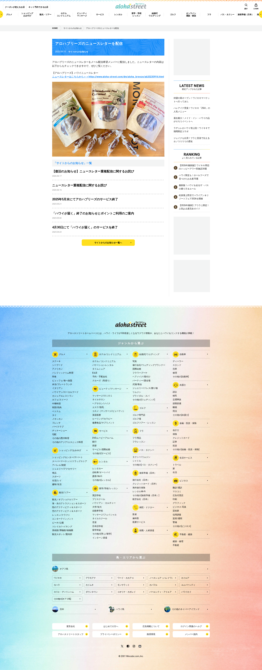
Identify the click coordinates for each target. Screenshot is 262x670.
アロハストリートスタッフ (70, 634)
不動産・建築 (186, 534)
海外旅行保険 (139, 487)
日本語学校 (97, 526)
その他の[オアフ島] (62, 599)
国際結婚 (137, 369)
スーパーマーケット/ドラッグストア (69, 461)
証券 (175, 441)
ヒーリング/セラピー (102, 419)
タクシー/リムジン (141, 457)
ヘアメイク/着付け (141, 376)
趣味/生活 (57, 484)
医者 (135, 514)
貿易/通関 (177, 518)
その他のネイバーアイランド (186, 609)
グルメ (62, 354)
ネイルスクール (99, 518)
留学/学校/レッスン (108, 488)
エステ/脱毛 (98, 407)
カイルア (185, 578)
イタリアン (57, 388)
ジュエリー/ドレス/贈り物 (145, 388)
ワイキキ (58, 578)
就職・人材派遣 (146, 530)
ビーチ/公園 (58, 522)
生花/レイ (57, 480)
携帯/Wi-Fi (97, 476)
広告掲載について (151, 626)
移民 (175, 395)
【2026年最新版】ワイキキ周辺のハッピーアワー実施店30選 (194, 167)
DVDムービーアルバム (102, 438)
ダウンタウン (92, 592)
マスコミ (177, 491)
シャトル (137, 461)
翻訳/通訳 (177, 487)
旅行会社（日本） (141, 480)
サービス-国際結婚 (101, 449)
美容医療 (96, 415)
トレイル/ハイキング (62, 526)
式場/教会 (137, 384)
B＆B (94, 373)
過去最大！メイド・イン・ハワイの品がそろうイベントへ (192, 120)
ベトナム (56, 411)
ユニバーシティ (188, 585)
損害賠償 (177, 403)
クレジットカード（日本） (145, 483)
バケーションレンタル (103, 365)
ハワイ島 (120, 609)
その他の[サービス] (101, 453)
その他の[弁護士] (181, 415)
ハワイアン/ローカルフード (65, 392)
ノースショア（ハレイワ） (161, 578)
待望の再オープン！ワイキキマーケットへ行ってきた (192, 100)
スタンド (177, 365)
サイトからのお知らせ (78, 52)
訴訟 (175, 392)
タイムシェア (98, 369)
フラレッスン (139, 441)
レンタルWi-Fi (139, 491)
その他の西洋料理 (60, 438)
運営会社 (70, 626)
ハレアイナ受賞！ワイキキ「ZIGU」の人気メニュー (192, 110)
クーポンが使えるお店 (15, 7)
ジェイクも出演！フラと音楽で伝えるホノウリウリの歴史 (192, 140)
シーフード (57, 365)
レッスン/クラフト (61, 515)
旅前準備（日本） (147, 473)
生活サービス (186, 457)
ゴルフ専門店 (139, 415)
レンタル (103, 461)
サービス (103, 431)
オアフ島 (64, 568)
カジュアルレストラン (62, 396)
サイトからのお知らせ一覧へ (108, 242)
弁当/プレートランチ (62, 384)
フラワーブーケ (140, 373)
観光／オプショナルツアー (65, 499)
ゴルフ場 (137, 419)
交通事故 (177, 399)
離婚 (175, 407)
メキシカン (57, 419)
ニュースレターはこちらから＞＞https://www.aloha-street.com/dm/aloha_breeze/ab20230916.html (108, 76)
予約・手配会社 (99, 376)
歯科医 (136, 518)
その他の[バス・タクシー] (145, 465)
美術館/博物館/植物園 (62, 530)
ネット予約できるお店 (38, 7)
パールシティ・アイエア (160, 592)
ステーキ (56, 361)
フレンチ (56, 423)
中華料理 (56, 403)
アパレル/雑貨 (59, 465)
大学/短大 (97, 507)
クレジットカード (181, 438)
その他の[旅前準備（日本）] (146, 495)
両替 (94, 445)
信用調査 (177, 514)
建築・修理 (178, 541)
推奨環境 (151, 634)
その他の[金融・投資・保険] (186, 449)
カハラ (57, 585)
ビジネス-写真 (179, 507)
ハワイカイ (186, 592)
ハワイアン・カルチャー (104, 503)
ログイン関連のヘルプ (191, 626)
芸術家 (176, 510)
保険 (175, 434)
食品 (54, 473)
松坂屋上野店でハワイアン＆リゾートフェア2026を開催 (194, 197)
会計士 (176, 430)
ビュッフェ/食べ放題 (62, 380)
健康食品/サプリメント (103, 422)
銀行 (94, 441)
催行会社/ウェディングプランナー (149, 365)
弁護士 (183, 385)
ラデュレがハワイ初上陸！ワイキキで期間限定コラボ (192, 130)
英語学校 (96, 495)
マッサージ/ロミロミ (102, 395)
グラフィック (179, 503)
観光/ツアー (65, 492)
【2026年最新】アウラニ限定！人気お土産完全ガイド (194, 207)
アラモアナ (91, 578)
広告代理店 (178, 495)
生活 (175, 472)
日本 (62, 609)
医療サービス (139, 522)
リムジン (137, 392)
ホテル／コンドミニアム (104, 361)
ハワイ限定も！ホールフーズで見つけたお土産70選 (194, 177)
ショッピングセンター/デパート (67, 457)
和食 (54, 376)
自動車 (183, 354)
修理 (175, 373)
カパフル (153, 585)
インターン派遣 (99, 537)
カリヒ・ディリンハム (64, 592)
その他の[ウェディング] (144, 399)
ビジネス (184, 480)
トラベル (177, 465)
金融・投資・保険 (188, 423)
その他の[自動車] (181, 376)
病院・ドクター (146, 507)
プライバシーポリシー (110, 634)
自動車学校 (97, 510)
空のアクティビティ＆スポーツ (67, 511)
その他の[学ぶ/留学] (101, 534)
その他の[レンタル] (101, 480)
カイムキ (90, 585)
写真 (135, 361)
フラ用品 (137, 438)
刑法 (175, 411)
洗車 (175, 369)
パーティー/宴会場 (141, 380)
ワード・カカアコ (126, 578)
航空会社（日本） (141, 499)
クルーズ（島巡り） (101, 380)
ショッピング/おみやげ (70, 450)
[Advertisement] (192, 275)
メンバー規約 (191, 634)
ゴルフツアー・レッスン (144, 422)
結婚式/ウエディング (149, 354)
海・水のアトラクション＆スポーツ (69, 503)
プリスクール (98, 499)
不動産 (176, 545)
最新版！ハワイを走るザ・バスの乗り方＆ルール (194, 187)
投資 (175, 445)
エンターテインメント (62, 519)
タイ (54, 415)
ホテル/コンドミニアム (110, 354)
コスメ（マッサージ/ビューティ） (108, 411)
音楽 (94, 522)
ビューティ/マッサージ (110, 388)
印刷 (175, 499)
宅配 (54, 434)
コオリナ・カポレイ (127, 592)
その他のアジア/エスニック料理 (67, 442)
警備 (175, 522)
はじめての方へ (110, 626)
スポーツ (56, 476)
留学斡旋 (96, 530)
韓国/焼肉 (57, 407)
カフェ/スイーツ (60, 399)
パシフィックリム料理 (62, 373)
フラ (141, 431)
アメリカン (57, 369)
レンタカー (97, 468)
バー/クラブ (58, 426)
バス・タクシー (146, 450)
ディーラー (178, 361)
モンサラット (124, 585)
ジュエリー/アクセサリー (64, 469)
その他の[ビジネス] (182, 526)
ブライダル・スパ (141, 396)
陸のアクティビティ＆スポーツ (67, 507)
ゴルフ (142, 408)
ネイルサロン (98, 399)
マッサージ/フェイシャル (104, 514)
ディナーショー (59, 430)
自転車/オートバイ (101, 472)
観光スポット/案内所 (62, 534)
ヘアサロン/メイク (101, 403)
